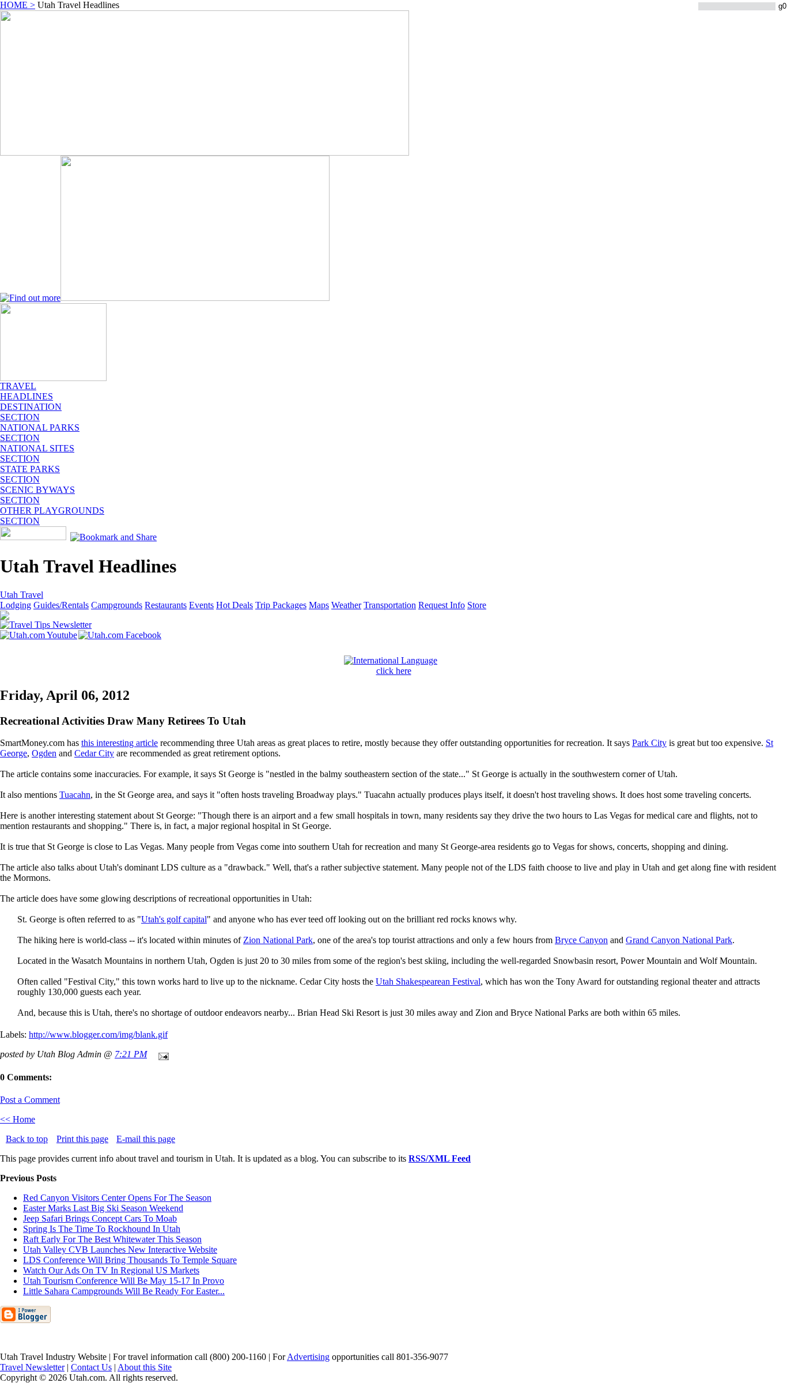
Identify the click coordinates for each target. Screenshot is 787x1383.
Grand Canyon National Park (679, 940)
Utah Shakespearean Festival (428, 981)
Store (476, 605)
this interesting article (119, 743)
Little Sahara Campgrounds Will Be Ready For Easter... (124, 1291)
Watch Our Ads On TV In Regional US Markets (111, 1270)
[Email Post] (161, 1054)
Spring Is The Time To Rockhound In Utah (101, 1229)
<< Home (17, 1119)
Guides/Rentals (61, 605)
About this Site (145, 1367)
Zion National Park (278, 940)
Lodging (15, 605)
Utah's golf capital (174, 919)
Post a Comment (30, 1100)
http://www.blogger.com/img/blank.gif (98, 1034)
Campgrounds (116, 605)
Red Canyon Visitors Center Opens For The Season (117, 1198)
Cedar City (94, 753)
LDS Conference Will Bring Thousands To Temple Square (130, 1260)
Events (201, 605)
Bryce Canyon (581, 940)
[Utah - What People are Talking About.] (53, 378)
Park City (649, 743)
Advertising (308, 1357)
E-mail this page (145, 1139)
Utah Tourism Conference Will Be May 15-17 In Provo (123, 1281)
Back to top (27, 1139)
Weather (346, 605)
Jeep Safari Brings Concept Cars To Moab (100, 1218)
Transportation (390, 605)
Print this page (82, 1139)
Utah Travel (21, 595)
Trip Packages (281, 605)
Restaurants (166, 605)
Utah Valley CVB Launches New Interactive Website (120, 1249)
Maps (319, 605)
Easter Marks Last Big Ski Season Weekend (103, 1208)
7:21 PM (131, 1054)
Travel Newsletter (32, 1367)
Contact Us (91, 1367)
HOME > (17, 5)
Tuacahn (74, 795)
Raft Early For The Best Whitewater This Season (112, 1239)
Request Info (441, 605)
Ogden (44, 753)
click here (393, 671)
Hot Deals (234, 605)
